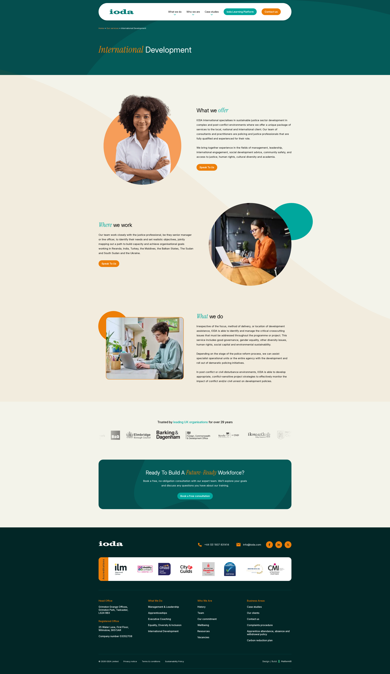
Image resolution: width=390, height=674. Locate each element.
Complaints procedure (260, 625)
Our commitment (207, 619)
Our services (112, 28)
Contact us (271, 11)
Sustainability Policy (174, 661)
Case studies (212, 11)
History (201, 606)
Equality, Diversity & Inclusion (164, 625)
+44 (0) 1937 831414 (216, 544)
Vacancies (203, 637)
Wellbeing (203, 625)
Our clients (253, 612)
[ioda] (121, 11)
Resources (203, 631)
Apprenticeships (157, 612)
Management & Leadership (163, 606)
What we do (175, 11)
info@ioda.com (252, 544)
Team (200, 612)
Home (101, 28)
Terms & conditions (151, 661)
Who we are (193, 11)
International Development (163, 631)
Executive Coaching (159, 619)
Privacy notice (130, 661)
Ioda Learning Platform (240, 11)
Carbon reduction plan (260, 640)
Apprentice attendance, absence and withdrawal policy (268, 633)
